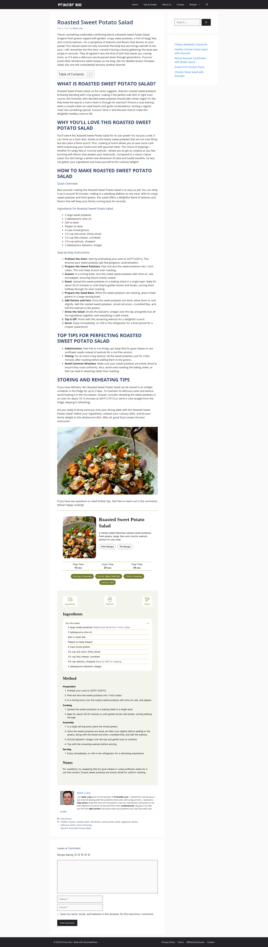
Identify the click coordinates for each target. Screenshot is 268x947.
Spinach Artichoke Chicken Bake (76, 828)
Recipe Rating (65, 855)
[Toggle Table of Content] (88, 74)
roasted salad (82, 821)
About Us (166, 4)
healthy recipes (68, 821)
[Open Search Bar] (207, 4)
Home (135, 4)
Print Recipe (107, 546)
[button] (147, 623)
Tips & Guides (150, 4)
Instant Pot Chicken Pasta (189, 67)
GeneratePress (90, 942)
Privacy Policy (168, 942)
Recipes (193, 4)
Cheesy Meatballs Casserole (190, 44)
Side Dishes (66, 818)
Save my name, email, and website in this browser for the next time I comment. (107, 914)
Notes (147, 604)
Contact (180, 4)
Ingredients (70, 604)
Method (110, 604)
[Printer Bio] (69, 4)
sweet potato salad (111, 821)
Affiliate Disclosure (195, 942)
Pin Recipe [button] (125, 546)
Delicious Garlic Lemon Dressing (76, 825)
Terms (181, 942)
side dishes (95, 821)
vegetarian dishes (129, 821)
